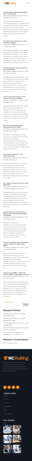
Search (26, 304)
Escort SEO (12, 46)
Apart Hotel (12, 131)
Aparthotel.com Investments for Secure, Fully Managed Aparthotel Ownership (15, 213)
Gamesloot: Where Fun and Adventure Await (13, 155)
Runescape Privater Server (17, 188)
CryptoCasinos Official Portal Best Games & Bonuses (15, 13)
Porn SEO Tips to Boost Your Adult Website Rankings (15, 41)
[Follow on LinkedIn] (17, 387)
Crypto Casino (13, 17)
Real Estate (12, 219)
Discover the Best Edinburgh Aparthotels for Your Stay (13, 126)
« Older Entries (8, 302)
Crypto (11, 102)
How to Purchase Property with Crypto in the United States (14, 97)
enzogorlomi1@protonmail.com (15, 15)
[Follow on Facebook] (5, 387)
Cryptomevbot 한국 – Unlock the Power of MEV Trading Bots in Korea (16, 273)
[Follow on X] (9, 387)
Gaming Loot (13, 160)
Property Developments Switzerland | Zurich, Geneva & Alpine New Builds (16, 244)
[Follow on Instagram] (13, 387)
